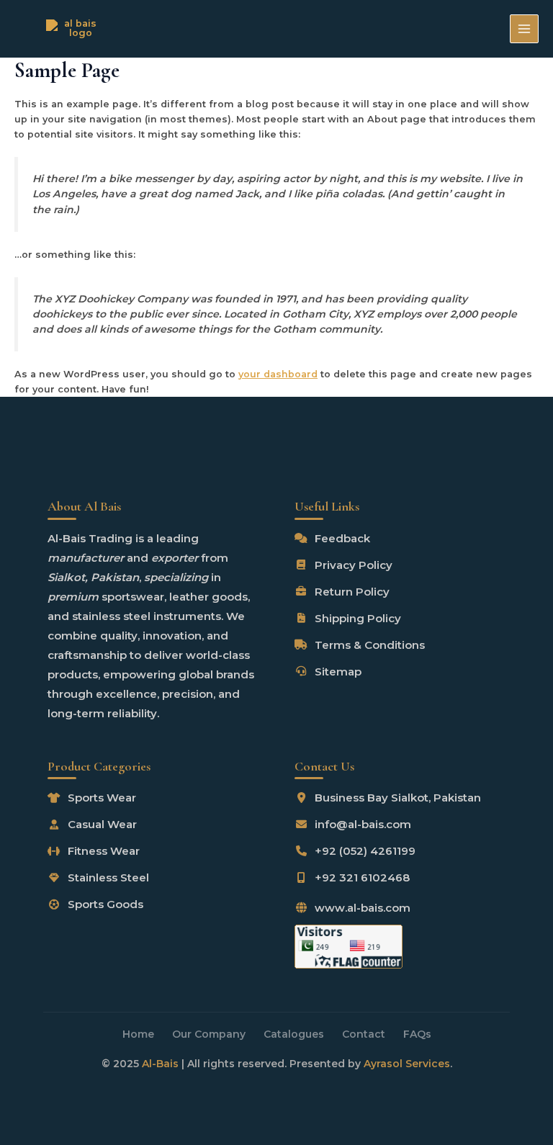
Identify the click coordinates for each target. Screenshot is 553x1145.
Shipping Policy (358, 618)
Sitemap (338, 671)
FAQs (417, 1034)
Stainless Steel (108, 878)
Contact (363, 1034)
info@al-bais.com (363, 825)
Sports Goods (105, 905)
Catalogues (294, 1034)
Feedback (342, 538)
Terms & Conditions (370, 645)
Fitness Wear (104, 851)
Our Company (209, 1034)
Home (138, 1034)
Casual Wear (102, 825)
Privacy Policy (353, 565)
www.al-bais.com (362, 908)
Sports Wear (102, 798)
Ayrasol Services (407, 1063)
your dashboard (278, 374)
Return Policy (352, 591)
